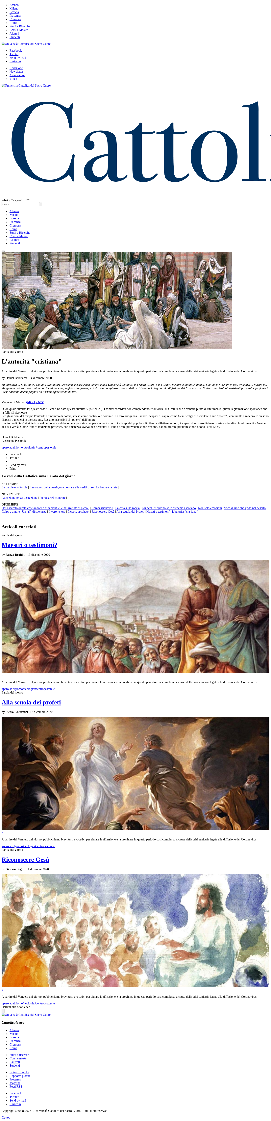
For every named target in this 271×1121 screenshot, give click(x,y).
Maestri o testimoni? (29, 544)
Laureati (15, 1062)
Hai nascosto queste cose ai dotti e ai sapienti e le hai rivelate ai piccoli (45, 508)
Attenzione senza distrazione (20, 497)
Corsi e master (18, 1058)
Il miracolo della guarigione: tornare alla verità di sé (62, 487)
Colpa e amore (11, 511)
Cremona (15, 19)
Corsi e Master (19, 30)
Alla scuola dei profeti (31, 702)
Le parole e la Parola (14, 487)
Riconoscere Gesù (103, 511)
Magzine (15, 1083)
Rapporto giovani (20, 1076)
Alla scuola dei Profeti (130, 511)
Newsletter (16, 71)
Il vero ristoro (57, 511)
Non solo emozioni (210, 508)
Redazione (16, 68)
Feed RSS (16, 1086)
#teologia (29, 447)
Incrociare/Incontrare (52, 497)
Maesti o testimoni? (158, 511)
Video (13, 78)
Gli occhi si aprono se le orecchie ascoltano (169, 508)
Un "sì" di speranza (34, 511)
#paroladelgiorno (12, 447)
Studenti (15, 37)
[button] (3, 251)
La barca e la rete (107, 487)
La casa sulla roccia (127, 508)
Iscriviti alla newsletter (16, 1007)
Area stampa (17, 75)
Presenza (15, 1079)
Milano (14, 8)
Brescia (14, 12)
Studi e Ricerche (20, 26)
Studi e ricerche (19, 1054)
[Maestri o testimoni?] (135, 671)
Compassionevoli (102, 508)
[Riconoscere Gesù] (135, 986)
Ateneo (14, 5)
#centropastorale (46, 447)
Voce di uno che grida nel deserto (245, 508)
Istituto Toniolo (19, 1072)
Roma (13, 22)
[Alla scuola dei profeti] (135, 829)
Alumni (14, 33)
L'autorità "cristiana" (185, 511)
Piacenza (15, 15)
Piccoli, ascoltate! (78, 511)
